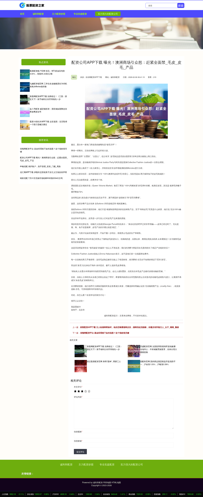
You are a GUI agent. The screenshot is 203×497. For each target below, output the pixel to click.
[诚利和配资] (32, 5)
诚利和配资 (38, 13)
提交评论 (80, 451)
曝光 (74, 77)
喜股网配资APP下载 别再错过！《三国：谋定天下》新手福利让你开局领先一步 (48, 97)
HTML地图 (116, 482)
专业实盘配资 (80, 13)
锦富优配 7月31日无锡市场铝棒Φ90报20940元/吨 (41, 178)
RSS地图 (107, 482)
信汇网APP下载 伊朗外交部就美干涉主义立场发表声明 (43, 172)
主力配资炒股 (58, 13)
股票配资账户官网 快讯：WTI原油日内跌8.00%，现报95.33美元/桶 (47, 72)
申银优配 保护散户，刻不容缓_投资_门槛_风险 (40, 166)
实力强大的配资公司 (108, 13)
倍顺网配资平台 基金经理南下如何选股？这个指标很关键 (104, 332)
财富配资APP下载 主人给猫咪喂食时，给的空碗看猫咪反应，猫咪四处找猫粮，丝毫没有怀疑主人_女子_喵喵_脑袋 (129, 327)
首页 (22, 13)
